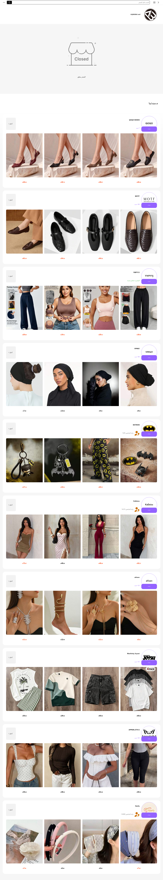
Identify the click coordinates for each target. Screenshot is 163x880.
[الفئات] (154, 2)
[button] (158, 2)
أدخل (11, 124)
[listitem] (81, 151)
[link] (150, 14)
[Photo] (149, 124)
